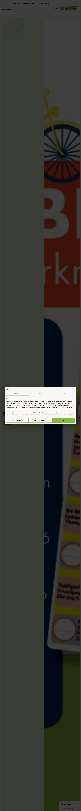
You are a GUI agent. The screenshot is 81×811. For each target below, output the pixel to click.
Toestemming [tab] (16, 393)
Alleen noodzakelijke (17, 420)
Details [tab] (40, 393)
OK (64, 420)
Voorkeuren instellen (39, 420)
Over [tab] (64, 393)
